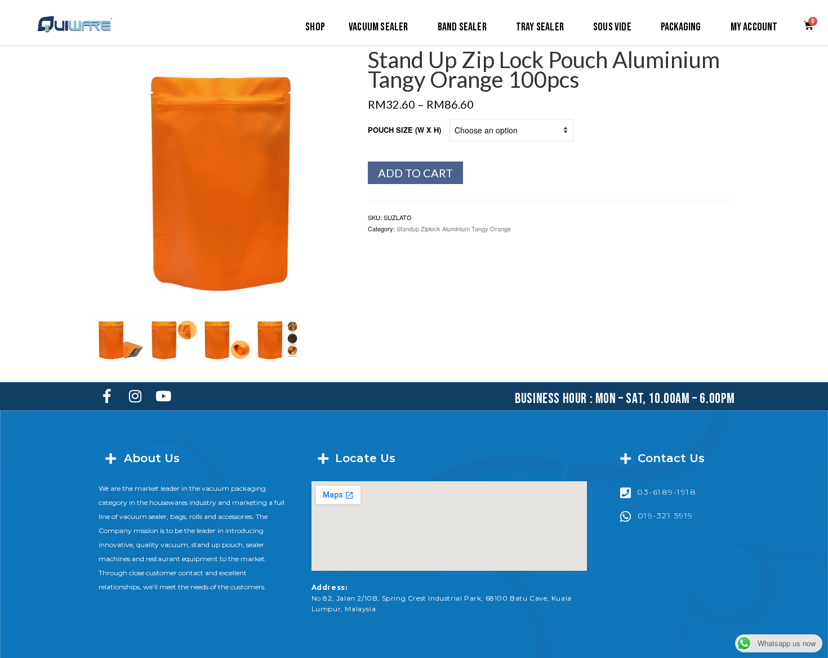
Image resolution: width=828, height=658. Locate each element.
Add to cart (415, 173)
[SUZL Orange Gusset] (225, 337)
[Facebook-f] (107, 396)
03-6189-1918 (666, 492)
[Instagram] (135, 396)
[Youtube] (163, 396)
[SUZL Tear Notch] (172, 337)
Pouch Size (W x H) (404, 129)
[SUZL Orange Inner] (119, 337)
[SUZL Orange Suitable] (278, 337)
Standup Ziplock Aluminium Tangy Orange (454, 228)
